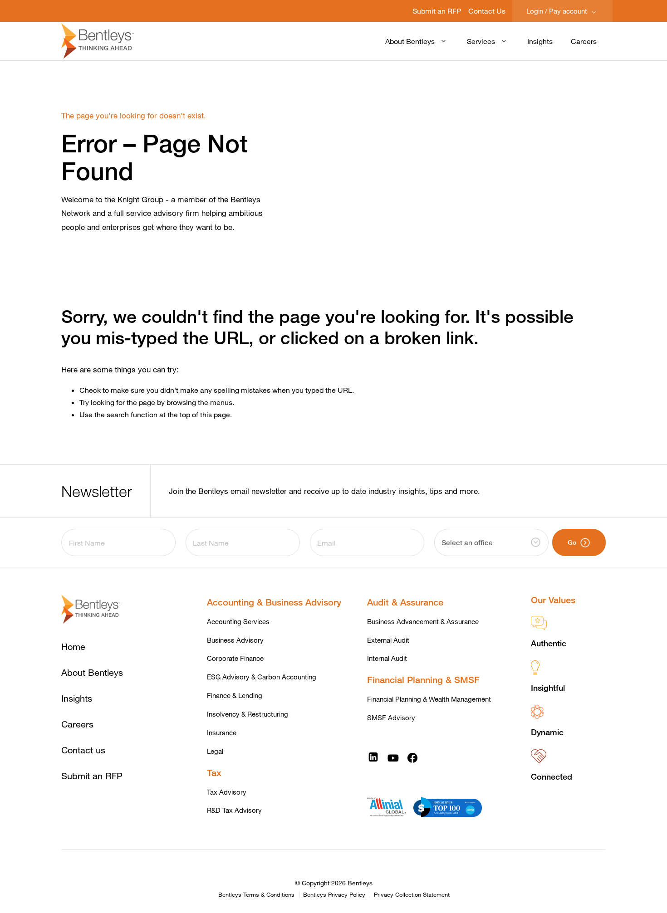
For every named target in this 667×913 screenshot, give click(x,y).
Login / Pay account (557, 11)
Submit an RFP (436, 10)
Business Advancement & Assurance (423, 621)
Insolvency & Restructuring (247, 714)
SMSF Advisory (391, 717)
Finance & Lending (234, 695)
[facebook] (412, 757)
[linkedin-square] (373, 757)
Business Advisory (235, 640)
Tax (214, 772)
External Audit (388, 640)
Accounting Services (238, 621)
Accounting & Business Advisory (274, 602)
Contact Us (486, 10)
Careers (584, 41)
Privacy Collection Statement (412, 895)
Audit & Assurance (405, 602)
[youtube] (393, 757)
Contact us (83, 750)
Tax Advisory (226, 792)
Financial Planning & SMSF (423, 679)
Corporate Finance (235, 658)
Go (572, 542)
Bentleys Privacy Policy (334, 895)
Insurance (221, 732)
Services (481, 41)
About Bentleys (410, 41)
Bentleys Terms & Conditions (256, 895)
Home (73, 646)
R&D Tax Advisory (234, 810)
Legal (215, 751)
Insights (540, 41)
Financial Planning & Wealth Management (429, 699)
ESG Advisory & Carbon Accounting (261, 677)
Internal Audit (387, 658)
